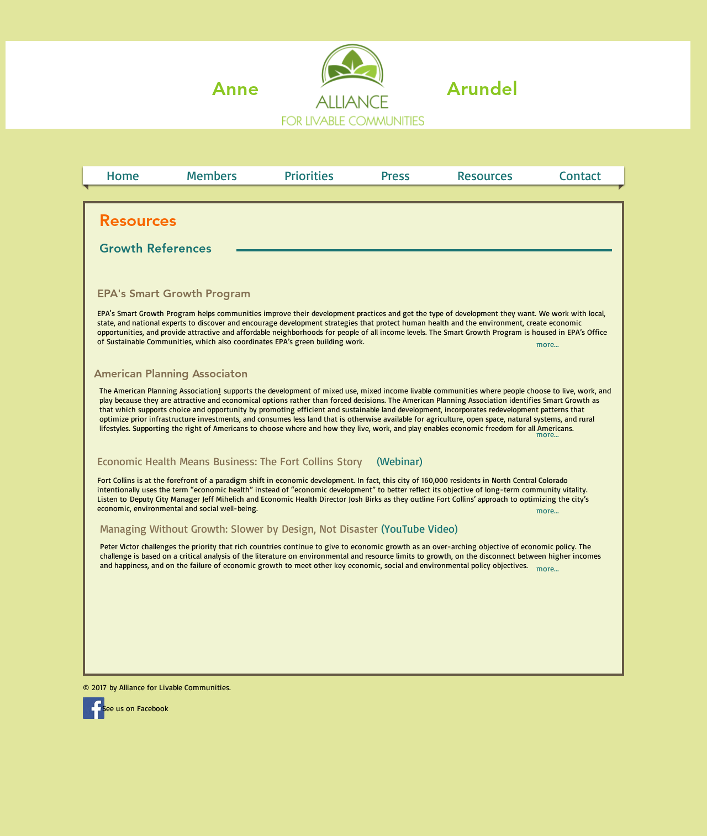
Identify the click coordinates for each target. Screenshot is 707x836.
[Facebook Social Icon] (93, 708)
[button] (395, 175)
